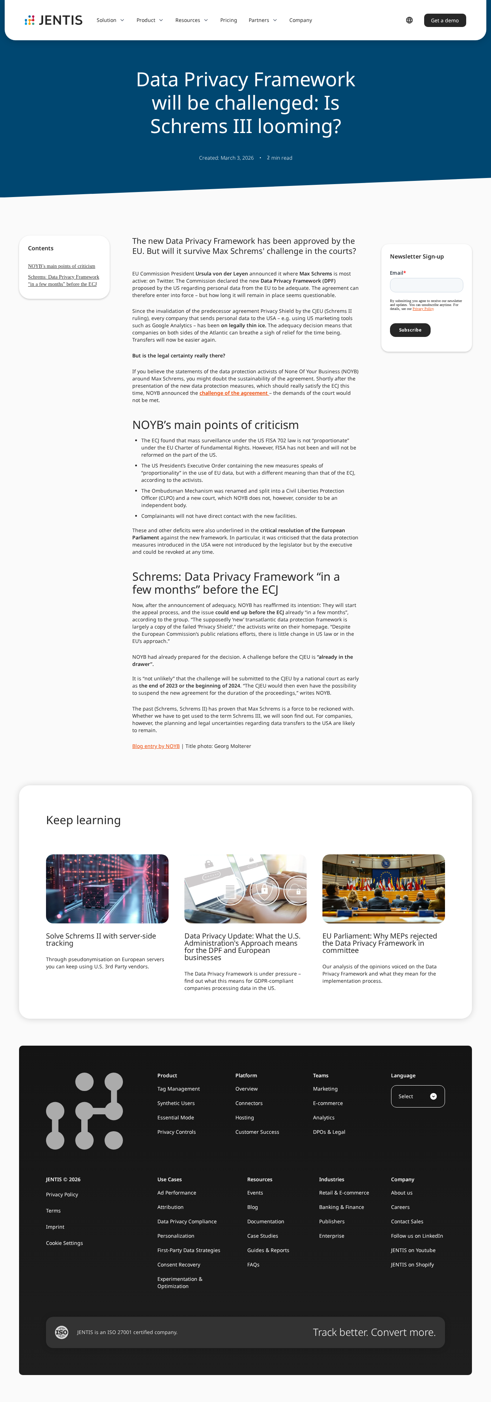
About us (402, 1192)
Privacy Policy (62, 1194)
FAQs (253, 1264)
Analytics (324, 1117)
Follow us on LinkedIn (417, 1235)
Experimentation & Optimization (179, 1282)
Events (255, 1192)
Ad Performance (176, 1192)
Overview (246, 1088)
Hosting (244, 1117)
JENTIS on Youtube (413, 1250)
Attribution (170, 1207)
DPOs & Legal (329, 1131)
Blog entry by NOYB (156, 746)
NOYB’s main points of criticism (61, 266)
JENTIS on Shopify (412, 1264)
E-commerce (328, 1103)
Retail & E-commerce (344, 1192)
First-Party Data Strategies (188, 1250)
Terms (53, 1210)
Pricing (228, 20)
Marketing (325, 1088)
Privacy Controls (176, 1131)
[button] (111, 20)
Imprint (55, 1226)
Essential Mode (175, 1117)
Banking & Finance (341, 1207)
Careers (400, 1207)
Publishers (332, 1221)
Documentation (265, 1221)
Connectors (249, 1103)
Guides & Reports (268, 1250)
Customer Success (257, 1131)
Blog (252, 1207)
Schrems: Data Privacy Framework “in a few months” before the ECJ (63, 280)
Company (300, 20)
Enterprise (331, 1235)
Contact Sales (407, 1221)
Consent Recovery (178, 1264)
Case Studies (262, 1235)
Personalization (175, 1235)
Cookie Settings (64, 1242)
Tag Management (178, 1088)
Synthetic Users (176, 1103)
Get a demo (445, 20)
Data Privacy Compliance (187, 1221)
